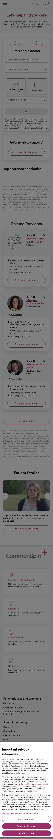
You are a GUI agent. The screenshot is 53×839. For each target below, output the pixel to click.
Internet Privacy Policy (11, 813)
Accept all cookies (26, 833)
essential (38, 764)
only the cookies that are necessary (31, 784)
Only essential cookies (26, 826)
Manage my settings (26, 819)
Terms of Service (30, 813)
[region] (26, 790)
